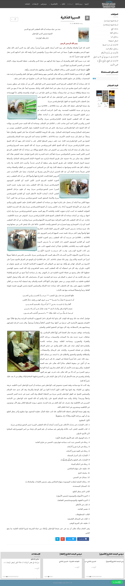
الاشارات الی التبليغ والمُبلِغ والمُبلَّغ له (107, 60)
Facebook (82, 539)
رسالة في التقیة (114, 32)
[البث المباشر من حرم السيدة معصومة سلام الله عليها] (99, 104)
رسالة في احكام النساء (112, 48)
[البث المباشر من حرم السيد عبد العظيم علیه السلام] (105, 104)
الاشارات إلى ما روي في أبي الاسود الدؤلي (105, 56)
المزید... (120, 567)
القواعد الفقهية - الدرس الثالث (70, 561)
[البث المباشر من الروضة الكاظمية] (112, 99)
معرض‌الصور (44, 4)
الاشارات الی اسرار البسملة (110, 44)
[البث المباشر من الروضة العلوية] (112, 93)
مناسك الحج (114, 28)
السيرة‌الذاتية (70, 4)
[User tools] (14, 19)
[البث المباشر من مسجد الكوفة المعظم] (112, 105)
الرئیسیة (86, 4)
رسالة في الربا (114, 36)
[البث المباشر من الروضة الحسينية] (105, 93)
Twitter (69, 539)
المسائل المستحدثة (113, 40)
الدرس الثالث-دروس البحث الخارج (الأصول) (108, 561)
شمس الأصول (114, 64)
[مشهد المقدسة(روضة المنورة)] (105, 99)
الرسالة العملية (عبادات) (111, 20)
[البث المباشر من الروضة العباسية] (99, 93)
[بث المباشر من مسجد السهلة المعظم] (99, 99)
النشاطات (27, 4)
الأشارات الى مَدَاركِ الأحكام (109, 52)
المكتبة (63, 4)
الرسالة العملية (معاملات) (110, 24)
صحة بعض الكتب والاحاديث (30, 561)
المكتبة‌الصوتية (54, 4)
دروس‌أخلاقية (78, 4)
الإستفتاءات (35, 4)
